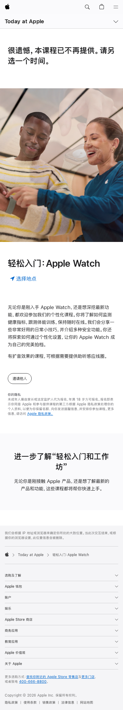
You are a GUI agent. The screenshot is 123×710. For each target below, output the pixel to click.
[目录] (116, 7)
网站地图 (86, 702)
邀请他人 (20, 378)
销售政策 (49, 702)
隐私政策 (11, 702)
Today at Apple (24, 21)
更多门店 (88, 677)
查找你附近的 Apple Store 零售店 (52, 677)
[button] (87, 7)
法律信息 (67, 702)
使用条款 (30, 702)
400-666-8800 (33, 681)
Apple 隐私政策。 (40, 414)
